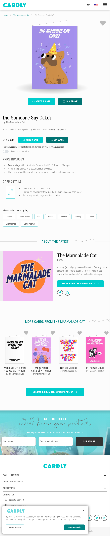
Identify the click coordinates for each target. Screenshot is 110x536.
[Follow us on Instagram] (104, 518)
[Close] (83, 510)
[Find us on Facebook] (89, 518)
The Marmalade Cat (21, 15)
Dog (39, 217)
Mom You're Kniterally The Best (41, 369)
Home (5, 15)
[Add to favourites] (103, 23)
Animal (64, 217)
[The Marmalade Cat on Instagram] (67, 293)
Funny (91, 217)
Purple (50, 217)
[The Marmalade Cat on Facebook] (60, 293)
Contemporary (29, 224)
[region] (45, 520)
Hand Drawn (25, 217)
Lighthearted (11, 224)
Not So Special (68, 368)
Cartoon (9, 217)
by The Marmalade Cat (15, 374)
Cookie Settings (15, 527)
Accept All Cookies (74, 527)
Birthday (77, 217)
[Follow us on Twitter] (97, 518)
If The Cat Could (95, 368)
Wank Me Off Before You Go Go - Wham (15, 369)
